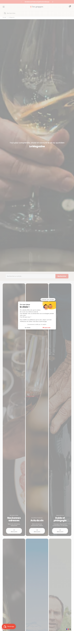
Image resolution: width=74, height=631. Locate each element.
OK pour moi (46, 327)
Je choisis (27, 327)
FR (70, 629)
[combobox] (68, 629)
